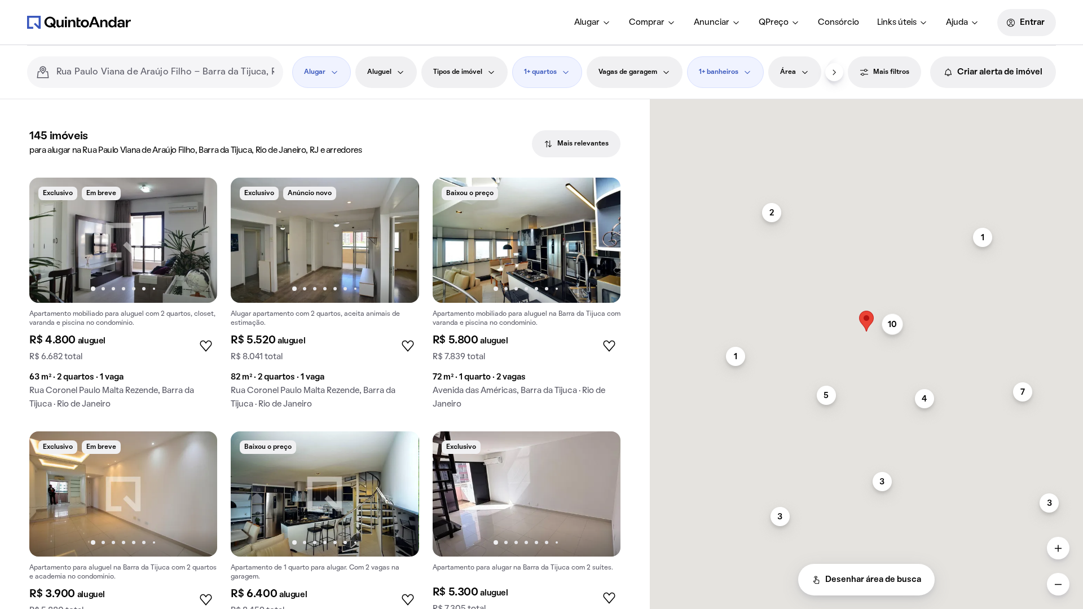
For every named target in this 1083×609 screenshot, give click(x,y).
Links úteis (897, 23)
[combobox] (165, 72)
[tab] (576, 143)
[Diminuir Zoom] (1058, 584)
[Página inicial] (79, 22)
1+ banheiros (718, 72)
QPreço (774, 23)
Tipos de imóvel (457, 72)
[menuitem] (592, 22)
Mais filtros (891, 72)
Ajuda (957, 23)
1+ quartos (540, 72)
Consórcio (838, 23)
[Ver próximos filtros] (834, 72)
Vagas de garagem (627, 72)
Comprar (646, 23)
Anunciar (711, 23)
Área (788, 72)
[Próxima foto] (197, 240)
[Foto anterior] (49, 240)
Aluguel (379, 72)
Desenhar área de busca (873, 580)
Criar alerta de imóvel (999, 72)
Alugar (587, 23)
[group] (123, 298)
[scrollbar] (866, 104)
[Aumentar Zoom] (1058, 548)
